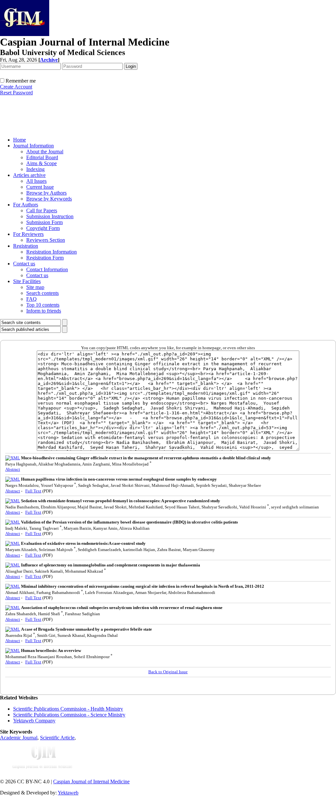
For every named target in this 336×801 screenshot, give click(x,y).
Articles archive (29, 175)
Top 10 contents (42, 305)
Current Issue (40, 187)
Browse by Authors (46, 193)
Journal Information (33, 145)
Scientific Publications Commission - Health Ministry (68, 709)
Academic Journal (18, 737)
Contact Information (47, 269)
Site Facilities (27, 281)
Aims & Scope (41, 163)
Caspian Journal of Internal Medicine (91, 781)
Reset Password (16, 92)
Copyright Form (43, 228)
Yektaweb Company (34, 720)
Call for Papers (41, 210)
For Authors (25, 204)
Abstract (12, 469)
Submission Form (44, 222)
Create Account (16, 86)
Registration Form (45, 257)
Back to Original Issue (168, 671)
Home (19, 140)
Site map (35, 287)
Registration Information (51, 252)
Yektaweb (68, 792)
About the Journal (44, 151)
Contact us (24, 263)
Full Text (33, 490)
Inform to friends (43, 311)
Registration (25, 246)
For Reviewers (28, 234)
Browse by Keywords (49, 198)
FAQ (31, 299)
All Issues (36, 181)
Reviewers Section (45, 240)
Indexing (35, 169)
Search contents (42, 293)
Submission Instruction (50, 216)
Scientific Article (57, 737)
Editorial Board (42, 157)
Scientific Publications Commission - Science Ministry (69, 714)
